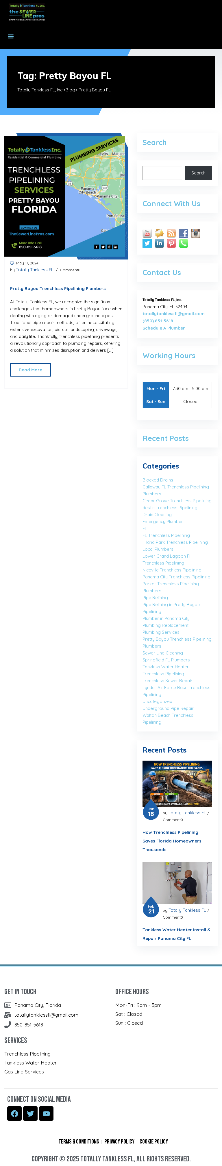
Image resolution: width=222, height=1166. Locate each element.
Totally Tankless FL (34, 269)
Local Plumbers (158, 549)
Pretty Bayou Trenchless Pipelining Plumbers (58, 288)
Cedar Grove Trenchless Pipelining (177, 500)
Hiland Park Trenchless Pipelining (175, 542)
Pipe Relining (155, 597)
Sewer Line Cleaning (163, 653)
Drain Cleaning (157, 514)
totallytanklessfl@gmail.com (174, 313)
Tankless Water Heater (166, 666)
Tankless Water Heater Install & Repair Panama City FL (176, 934)
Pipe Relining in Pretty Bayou (171, 604)
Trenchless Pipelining (163, 673)
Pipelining (152, 611)
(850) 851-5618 (158, 321)
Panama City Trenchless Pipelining (176, 577)
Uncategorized (157, 701)
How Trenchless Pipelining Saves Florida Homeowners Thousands (172, 841)
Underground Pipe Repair (168, 708)
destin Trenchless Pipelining (170, 507)
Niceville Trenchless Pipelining (172, 570)
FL (145, 528)
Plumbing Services (161, 632)
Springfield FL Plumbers (166, 660)
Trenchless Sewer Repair (168, 680)
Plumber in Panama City (166, 618)
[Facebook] (14, 1113)
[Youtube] (46, 1113)
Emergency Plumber (163, 521)
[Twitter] (30, 1113)
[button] (10, 36)
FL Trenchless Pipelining (166, 535)
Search (198, 173)
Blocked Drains (158, 480)
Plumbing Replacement (165, 625)
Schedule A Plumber (164, 328)
